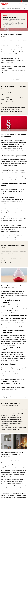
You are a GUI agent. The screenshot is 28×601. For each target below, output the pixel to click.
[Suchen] (25, 8)
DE (2, 1)
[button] (20, 4)
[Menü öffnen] (26, 4)
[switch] (24, 1)
